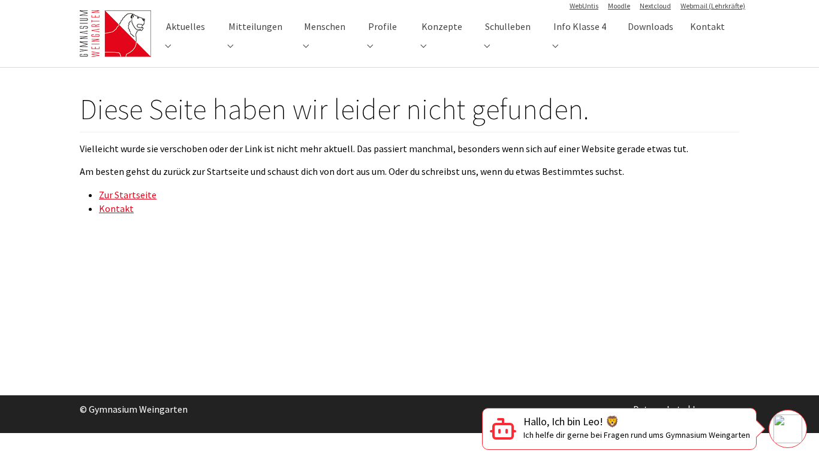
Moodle (619, 5)
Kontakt (116, 208)
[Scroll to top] (792, 385)
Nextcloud (655, 5)
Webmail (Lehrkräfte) (713, 5)
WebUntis (584, 5)
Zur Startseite (127, 195)
